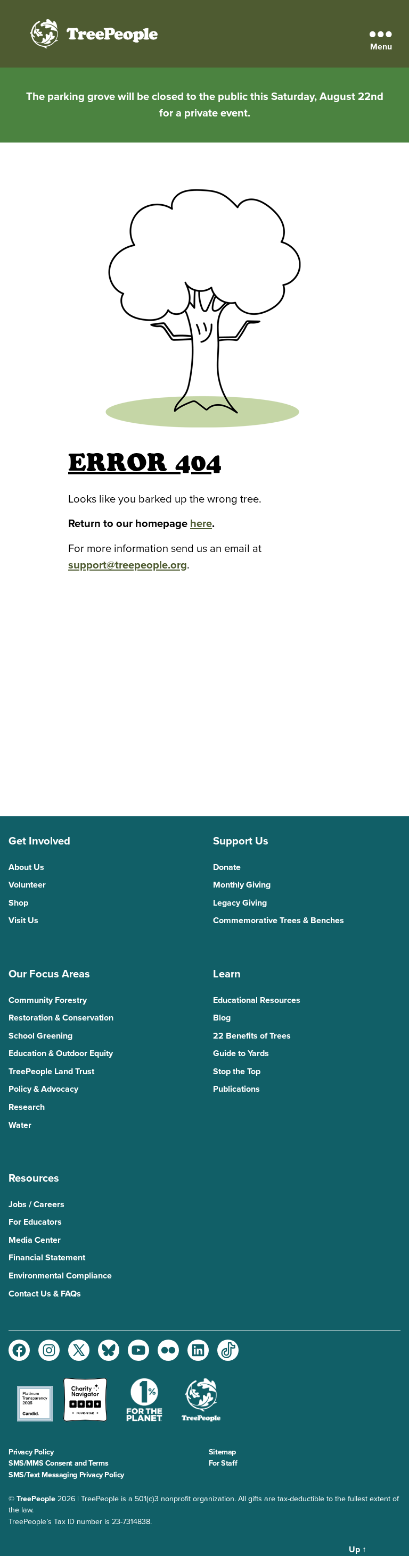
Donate (227, 867)
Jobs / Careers (36, 1204)
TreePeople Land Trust (51, 1071)
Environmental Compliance (60, 1275)
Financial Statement (47, 1257)
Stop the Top (236, 1071)
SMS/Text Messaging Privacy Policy (66, 1474)
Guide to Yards (241, 1053)
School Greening (40, 1036)
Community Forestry (48, 1000)
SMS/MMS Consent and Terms (58, 1463)
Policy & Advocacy (43, 1089)
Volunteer (27, 885)
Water (20, 1125)
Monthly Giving (242, 885)
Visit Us (23, 920)
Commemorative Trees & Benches (278, 920)
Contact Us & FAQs (45, 1294)
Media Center (35, 1240)
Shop (18, 903)
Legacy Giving (240, 903)
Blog (222, 1018)
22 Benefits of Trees (252, 1036)
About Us (26, 867)
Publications (236, 1089)
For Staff (223, 1463)
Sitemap (222, 1452)
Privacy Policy (31, 1452)
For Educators (35, 1222)
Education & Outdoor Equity (61, 1053)
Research (27, 1107)
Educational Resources (256, 1000)
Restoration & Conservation (61, 1018)
